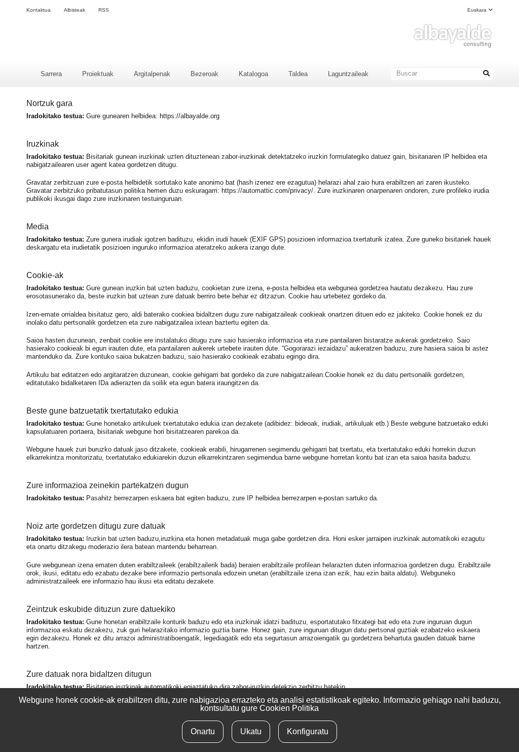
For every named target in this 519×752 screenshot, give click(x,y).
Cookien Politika (289, 708)
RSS (103, 10)
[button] (480, 10)
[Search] (486, 73)
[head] (452, 35)
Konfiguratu (307, 731)
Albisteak (74, 10)
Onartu (203, 731)
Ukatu (251, 731)
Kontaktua (38, 10)
